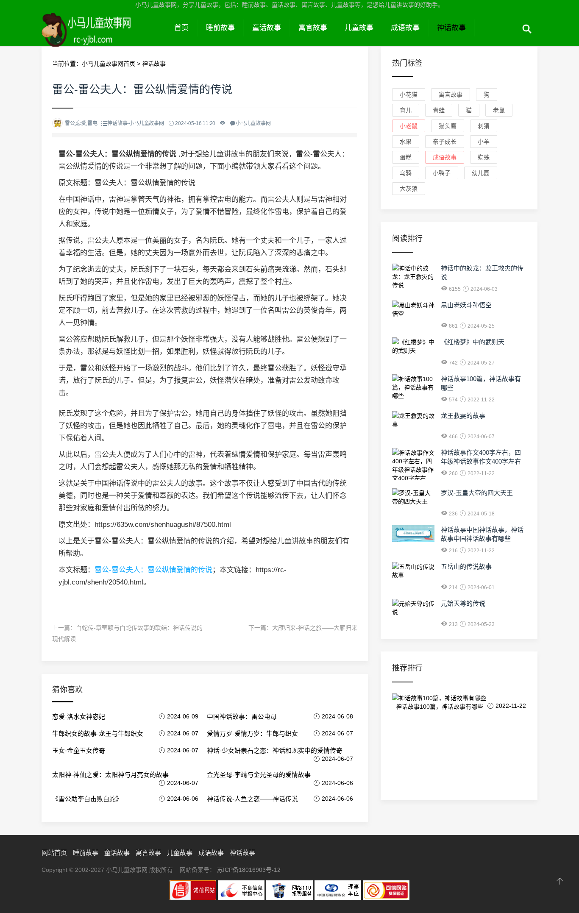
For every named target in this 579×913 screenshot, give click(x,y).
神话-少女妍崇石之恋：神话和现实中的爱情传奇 (274, 750)
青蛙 (439, 110)
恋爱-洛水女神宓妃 (78, 716)
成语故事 (405, 28)
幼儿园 (481, 173)
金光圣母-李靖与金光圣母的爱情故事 (259, 774)
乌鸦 (406, 173)
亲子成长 (445, 141)
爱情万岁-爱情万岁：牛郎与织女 (252, 733)
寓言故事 (312, 28)
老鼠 (499, 110)
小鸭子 (442, 173)
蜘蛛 (484, 157)
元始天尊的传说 (463, 603)
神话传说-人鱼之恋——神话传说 (252, 798)
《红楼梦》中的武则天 (472, 341)
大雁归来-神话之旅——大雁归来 (314, 627)
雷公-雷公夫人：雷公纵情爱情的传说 (153, 570)
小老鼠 (409, 125)
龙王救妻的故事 (463, 415)
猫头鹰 (448, 125)
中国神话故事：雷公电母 (242, 716)
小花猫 (409, 94)
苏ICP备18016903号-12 (249, 869)
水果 (406, 141)
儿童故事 (359, 28)
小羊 (484, 141)
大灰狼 (409, 188)
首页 (181, 28)
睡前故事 (220, 28)
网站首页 (54, 852)
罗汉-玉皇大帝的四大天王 (477, 492)
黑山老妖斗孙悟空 (466, 305)
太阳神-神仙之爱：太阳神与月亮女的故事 (110, 774)
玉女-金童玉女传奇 (78, 750)
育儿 (406, 110)
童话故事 (266, 28)
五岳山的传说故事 (466, 566)
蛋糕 (406, 157)
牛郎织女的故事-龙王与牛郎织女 (97, 733)
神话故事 (451, 28)
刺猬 (484, 125)
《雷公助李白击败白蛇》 (87, 798)
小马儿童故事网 (104, 37)
